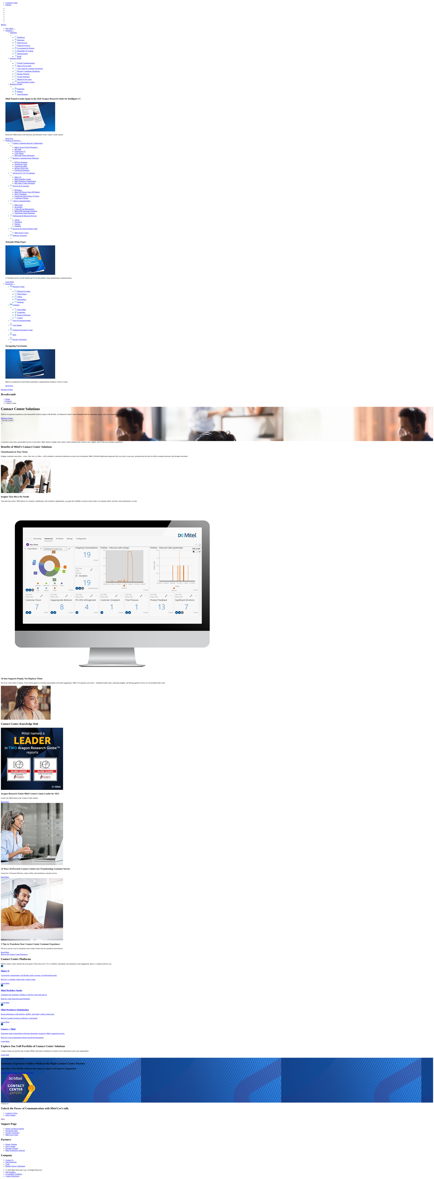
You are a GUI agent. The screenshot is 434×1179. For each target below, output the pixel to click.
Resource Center (19, 287)
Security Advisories (20, 339)
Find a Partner (10, 1115)
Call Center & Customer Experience (30, 69)
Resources (9, 284)
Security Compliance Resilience (28, 71)
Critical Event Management (24, 209)
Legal (7, 1164)
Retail (19, 56)
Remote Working (23, 74)
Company (16, 305)
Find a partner (10, 1146)
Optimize (17, 226)
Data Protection (11, 1162)
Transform (18, 222)
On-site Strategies (23, 77)
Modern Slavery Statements (15, 1166)
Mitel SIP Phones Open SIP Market (27, 192)
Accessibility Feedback (13, 1174)
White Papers (22, 294)
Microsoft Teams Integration (24, 155)
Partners (8, 5)
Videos (19, 297)
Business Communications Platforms (26, 158)
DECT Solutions (20, 194)
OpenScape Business (21, 170)
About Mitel (21, 310)
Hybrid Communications (26, 63)
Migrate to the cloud (24, 79)
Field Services (22, 43)
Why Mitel (9, 29)
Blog (14, 335)
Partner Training (11, 1144)
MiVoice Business (20, 162)
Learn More (9, 282)
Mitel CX (17, 177)
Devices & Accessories (21, 186)
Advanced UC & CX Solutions (24, 173)
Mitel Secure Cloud (21, 233)
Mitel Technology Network (15, 1150)
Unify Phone (19, 153)
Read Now (9, 138)
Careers (20, 318)
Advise (17, 220)
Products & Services (12, 141)
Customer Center (11, 3)
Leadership (21, 312)
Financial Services (23, 45)
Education (20, 40)
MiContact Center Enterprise (24, 183)
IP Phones (18, 190)
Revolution (18, 207)
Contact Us (9, 1160)
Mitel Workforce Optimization (25, 181)
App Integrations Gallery (26, 82)
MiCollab (17, 149)
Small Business (22, 94)
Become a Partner (11, 1148)
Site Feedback (10, 1172)
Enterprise (20, 89)
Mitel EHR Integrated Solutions (25, 211)
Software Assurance (20, 235)
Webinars (20, 302)
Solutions (9, 31)
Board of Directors (24, 315)
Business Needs (15, 58)
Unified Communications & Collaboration (28, 143)
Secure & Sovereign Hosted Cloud (25, 229)
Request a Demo (7, 390)
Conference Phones (21, 198)
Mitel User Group (11, 1135)
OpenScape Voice (20, 164)
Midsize (20, 92)
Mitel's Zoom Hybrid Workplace (26, 147)
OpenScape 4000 (20, 166)
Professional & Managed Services (25, 216)
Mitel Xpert (18, 205)
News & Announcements (22, 320)
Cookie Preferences (12, 1176)
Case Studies (17, 325)
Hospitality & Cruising (25, 51)
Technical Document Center (23, 330)
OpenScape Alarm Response (24, 213)
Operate (17, 224)
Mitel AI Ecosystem (24, 66)
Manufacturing (22, 54)
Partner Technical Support (14, 1129)
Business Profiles (16, 84)
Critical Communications (21, 201)
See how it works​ (7, 420)
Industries (13, 33)
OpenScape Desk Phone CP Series (26, 196)
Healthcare (21, 37)
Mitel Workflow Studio (22, 179)
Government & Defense (25, 48)
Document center (11, 1131)
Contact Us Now (11, 1113)
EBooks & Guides (23, 291)
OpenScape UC (20, 151)
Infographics (21, 299)
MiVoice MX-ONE (21, 168)
